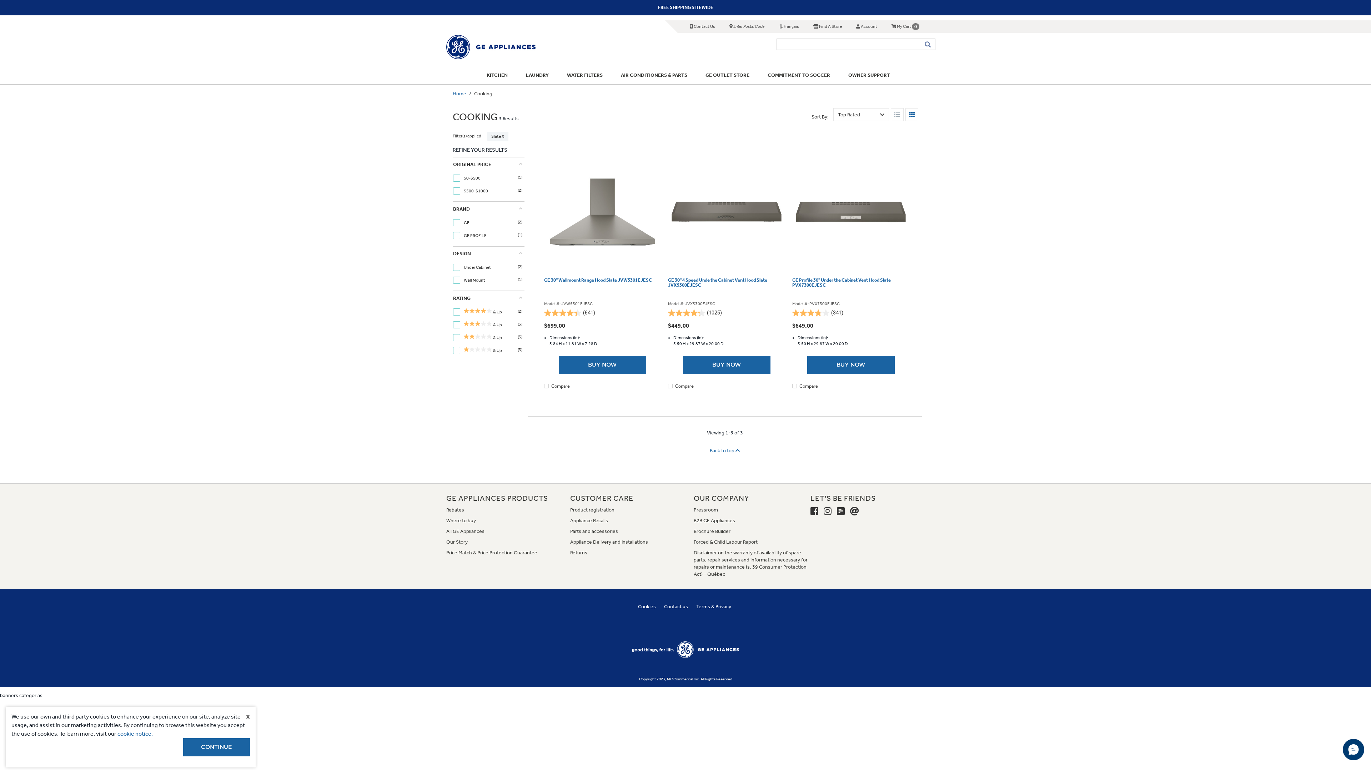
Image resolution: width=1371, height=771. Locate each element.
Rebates (455, 510)
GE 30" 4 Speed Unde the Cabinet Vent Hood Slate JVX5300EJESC (717, 283)
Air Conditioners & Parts (654, 75)
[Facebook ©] (814, 511)
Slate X (497, 136)
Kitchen (497, 75)
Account (868, 26)
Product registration (592, 510)
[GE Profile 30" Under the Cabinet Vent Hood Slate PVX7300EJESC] (850, 212)
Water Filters (585, 75)
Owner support (869, 75)
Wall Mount (475, 280)
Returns (578, 553)
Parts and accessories (594, 531)
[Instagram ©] (828, 511)
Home (459, 94)
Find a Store (830, 26)
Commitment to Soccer (799, 75)
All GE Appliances (465, 531)
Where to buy (461, 521)
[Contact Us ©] (854, 511)
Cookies (647, 607)
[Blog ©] (841, 511)
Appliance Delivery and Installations (609, 542)
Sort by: (820, 117)
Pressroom (706, 510)
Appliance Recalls (589, 521)
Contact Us (704, 26)
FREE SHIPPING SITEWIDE (685, 7)
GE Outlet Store (727, 75)
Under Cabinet (478, 267)
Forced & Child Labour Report (726, 542)
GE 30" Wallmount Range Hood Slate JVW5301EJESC (598, 280)
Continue (216, 747)
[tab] (487, 179)
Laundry (537, 75)
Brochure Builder (712, 531)
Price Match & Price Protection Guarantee (491, 553)
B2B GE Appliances (714, 521)
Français (791, 26)
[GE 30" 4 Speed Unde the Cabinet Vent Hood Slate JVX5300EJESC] (726, 212)
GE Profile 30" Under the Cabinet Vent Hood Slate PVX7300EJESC (841, 283)
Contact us (676, 607)
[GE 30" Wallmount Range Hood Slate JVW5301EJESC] (602, 212)
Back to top (722, 451)
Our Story (457, 542)
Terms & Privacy (713, 607)
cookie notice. (135, 733)
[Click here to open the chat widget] (1353, 749)
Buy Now (602, 365)
